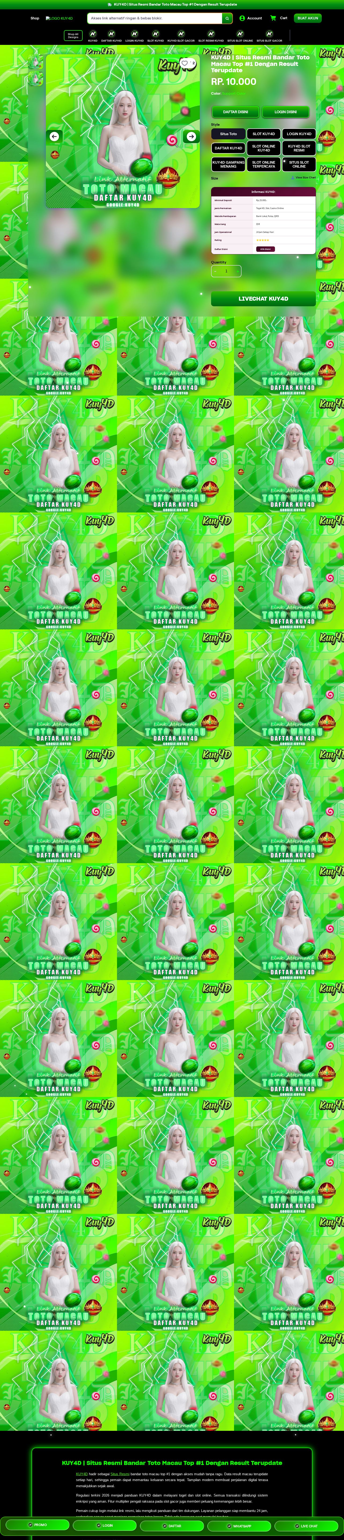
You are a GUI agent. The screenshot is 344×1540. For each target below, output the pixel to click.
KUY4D (82, 1474)
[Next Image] (191, 136)
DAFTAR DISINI (235, 112)
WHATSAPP (242, 1525)
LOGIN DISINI (286, 112)
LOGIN (108, 1524)
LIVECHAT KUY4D (263, 298)
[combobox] (155, 18)
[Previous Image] (54, 136)
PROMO (40, 1524)
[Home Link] (59, 18)
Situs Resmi (119, 1474)
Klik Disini (265, 249)
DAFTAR (175, 1524)
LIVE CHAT (309, 1525)
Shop (35, 18)
